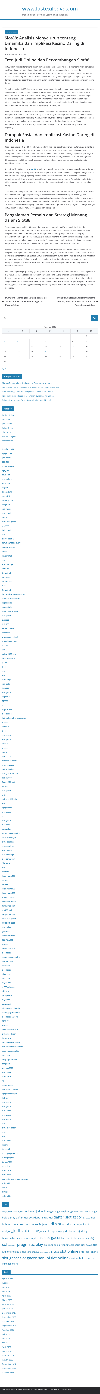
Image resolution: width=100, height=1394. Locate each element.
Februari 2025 (8, 1355)
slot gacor (10, 1258)
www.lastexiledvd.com (50, 8)
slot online (59, 1258)
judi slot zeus (71, 1231)
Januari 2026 (7, 1308)
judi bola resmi (16, 1224)
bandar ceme (78, 1212)
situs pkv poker (45, 1252)
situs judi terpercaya (27, 1251)
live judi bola (68, 1238)
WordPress (66, 1389)
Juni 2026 (6, 1287)
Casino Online (8, 415)
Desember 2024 (9, 1364)
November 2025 (9, 1317)
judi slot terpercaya (51, 1231)
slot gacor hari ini (35, 1258)
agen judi (23, 1211)
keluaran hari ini (11, 1238)
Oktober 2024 (8, 1372)
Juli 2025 (6, 1334)
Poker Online (7, 428)
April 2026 (6, 1296)
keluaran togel (28, 1238)
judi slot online (26, 1230)
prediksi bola (51, 1245)
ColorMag (53, 1389)
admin (23, 54)
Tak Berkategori (11, 32)
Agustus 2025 (8, 1330)
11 (18, 346)
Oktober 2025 (8, 1321)
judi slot (54, 1223)
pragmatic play (30, 1244)
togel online (11, 1263)
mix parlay (83, 1238)
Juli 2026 (6, 1283)
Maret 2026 (7, 1300)
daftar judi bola (25, 1217)
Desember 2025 (9, 1313)
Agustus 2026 (8, 1278)
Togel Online (7, 440)
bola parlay (8, 1217)
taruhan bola (76, 1258)
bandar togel (91, 1211)
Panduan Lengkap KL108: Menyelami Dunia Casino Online (27, 391)
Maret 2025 (7, 1351)
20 (46, 351)
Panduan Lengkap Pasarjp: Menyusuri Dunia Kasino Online (28, 396)
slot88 (33, 169)
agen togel (55, 1211)
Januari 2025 (7, 1360)
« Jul (4, 368)
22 (73, 351)
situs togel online (88, 1251)
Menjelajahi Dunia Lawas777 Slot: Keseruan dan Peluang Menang (30, 387)
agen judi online (39, 1211)
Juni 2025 (6, 1338)
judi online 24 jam (36, 1224)
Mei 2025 (6, 1342)
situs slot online (64, 1251)
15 (73, 346)
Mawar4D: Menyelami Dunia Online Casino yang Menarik (27, 383)
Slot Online (7, 432)
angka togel (67, 1211)
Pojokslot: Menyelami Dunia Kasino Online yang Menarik (26, 400)
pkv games (12, 1245)
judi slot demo (70, 1224)
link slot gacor (49, 1237)
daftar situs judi (43, 1217)
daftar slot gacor (68, 1217)
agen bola (12, 1211)
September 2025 (9, 1325)
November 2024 (9, 1368)
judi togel (84, 1231)
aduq (4, 1212)
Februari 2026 (8, 1304)
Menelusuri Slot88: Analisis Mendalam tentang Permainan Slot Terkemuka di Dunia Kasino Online (76, 301)
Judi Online (7, 423)
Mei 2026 (6, 1291)
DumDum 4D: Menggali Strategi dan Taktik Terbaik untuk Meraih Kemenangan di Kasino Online (26, 301)
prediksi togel (66, 1244)
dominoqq (86, 1218)
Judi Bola (6, 419)
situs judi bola (82, 1245)
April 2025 (6, 1347)
